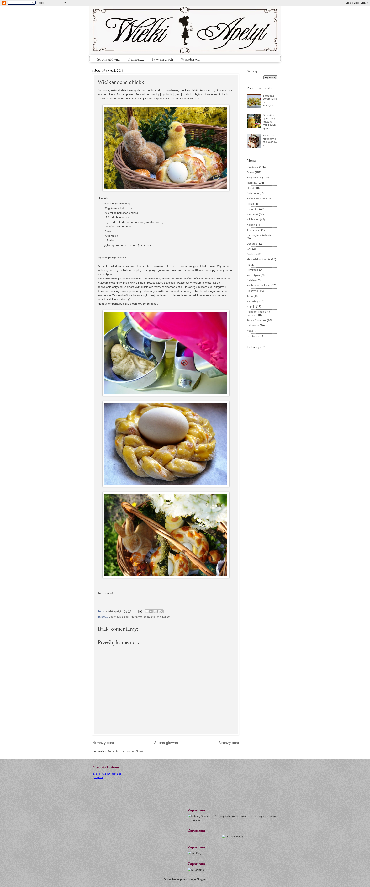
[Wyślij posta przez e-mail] (140, 611)
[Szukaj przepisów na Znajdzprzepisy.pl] (195, 853)
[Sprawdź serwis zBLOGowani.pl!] (233, 836)
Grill (249, 248)
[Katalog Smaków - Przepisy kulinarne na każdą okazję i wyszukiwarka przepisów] (233, 820)
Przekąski (252, 269)
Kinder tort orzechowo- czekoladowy (270, 140)
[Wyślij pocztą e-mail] (147, 611)
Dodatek (252, 243)
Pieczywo (136, 616)
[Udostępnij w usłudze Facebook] (158, 611)
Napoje (251, 306)
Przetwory (253, 336)
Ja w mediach (162, 59)
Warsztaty (253, 301)
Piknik (250, 203)
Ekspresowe (254, 177)
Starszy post (228, 743)
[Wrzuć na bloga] (151, 611)
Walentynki (253, 275)
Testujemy (253, 230)
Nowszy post (103, 743)
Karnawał (252, 214)
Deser (112, 616)
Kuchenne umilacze (259, 285)
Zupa (250, 330)
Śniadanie (149, 616)
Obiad (250, 188)
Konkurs (252, 254)
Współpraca (190, 59)
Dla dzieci (123, 616)
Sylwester (252, 209)
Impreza (252, 182)
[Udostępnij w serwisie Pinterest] (162, 611)
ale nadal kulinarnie (258, 259)
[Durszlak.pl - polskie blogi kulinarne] (196, 869)
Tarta (250, 296)
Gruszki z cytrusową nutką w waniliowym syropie (270, 122)
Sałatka (251, 280)
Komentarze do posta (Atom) (125, 751)
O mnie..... (136, 59)
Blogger (201, 879)
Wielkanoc (163, 616)
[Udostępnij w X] (154, 611)
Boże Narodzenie (257, 198)
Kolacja (251, 224)
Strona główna (108, 59)
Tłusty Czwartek (256, 320)
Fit (248, 264)
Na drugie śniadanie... (260, 235)
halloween (253, 325)
